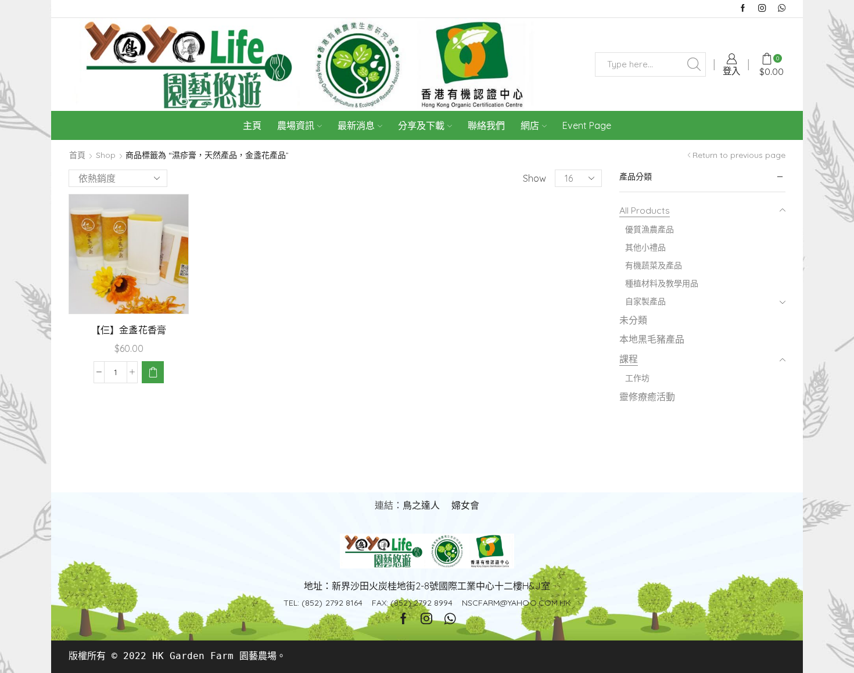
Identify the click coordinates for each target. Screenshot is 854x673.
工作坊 (637, 378)
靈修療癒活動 (647, 396)
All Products (644, 210)
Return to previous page (738, 155)
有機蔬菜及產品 (653, 265)
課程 (628, 359)
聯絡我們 (486, 125)
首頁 (77, 155)
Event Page (586, 125)
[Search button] (693, 64)
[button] (153, 372)
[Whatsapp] (781, 8)
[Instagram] (762, 8)
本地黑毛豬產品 (651, 339)
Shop (106, 155)
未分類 (633, 320)
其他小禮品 (645, 247)
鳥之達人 (421, 505)
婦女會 (465, 505)
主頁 (252, 125)
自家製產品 (645, 301)
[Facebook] (743, 8)
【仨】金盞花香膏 (128, 330)
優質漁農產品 (649, 229)
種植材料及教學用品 (661, 283)
